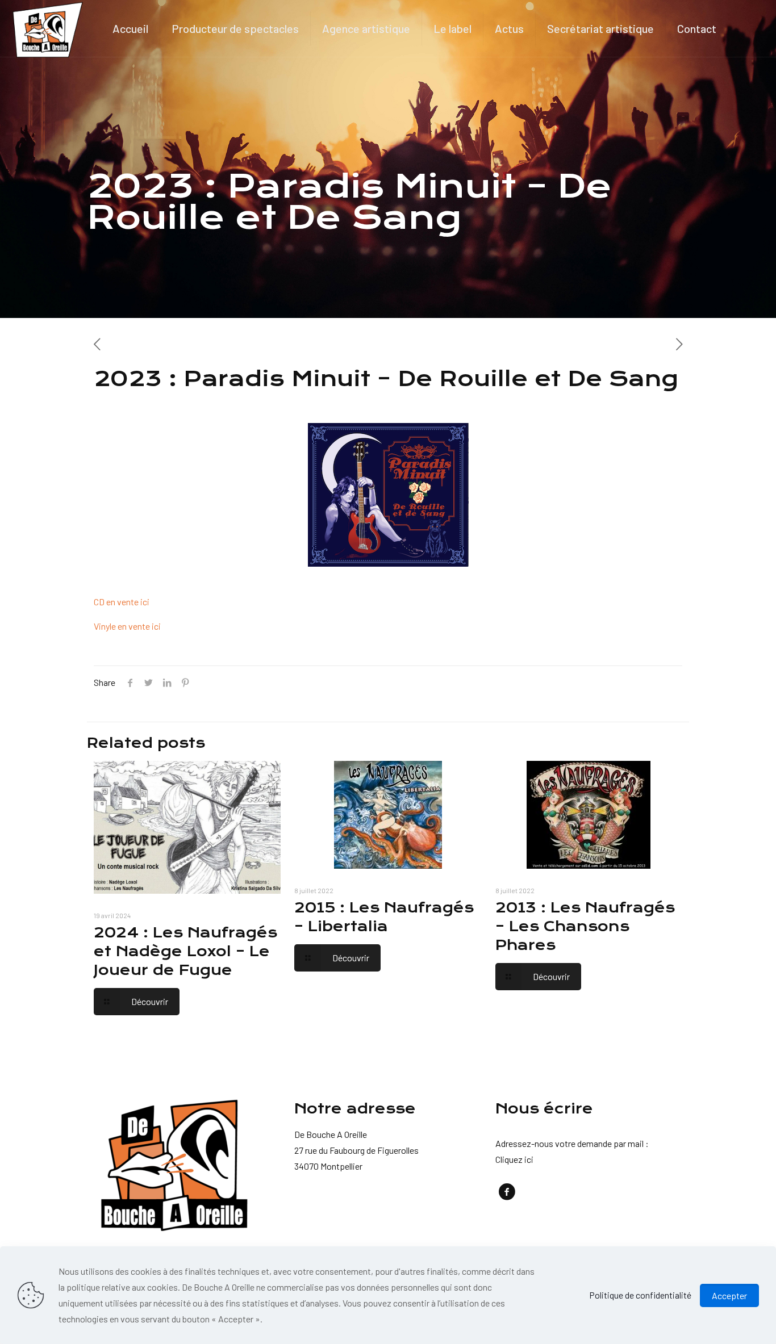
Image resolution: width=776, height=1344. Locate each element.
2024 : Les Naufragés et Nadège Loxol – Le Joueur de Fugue (185, 951)
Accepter (729, 1295)
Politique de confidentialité (640, 1294)
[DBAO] (47, 28)
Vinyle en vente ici (127, 626)
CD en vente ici (122, 601)
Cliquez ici (514, 1159)
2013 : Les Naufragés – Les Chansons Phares (585, 926)
